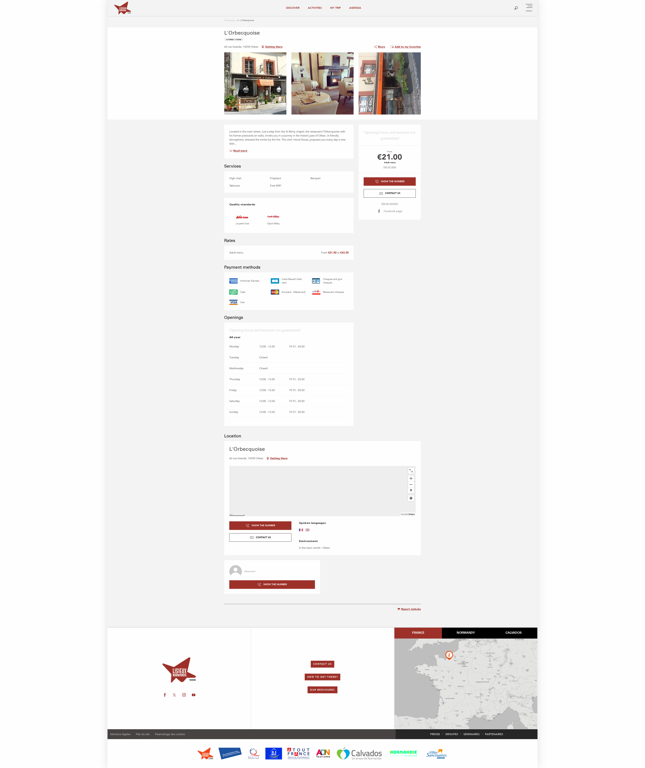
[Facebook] (575, 414)
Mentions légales (120, 734)
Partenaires (494, 734)
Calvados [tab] (513, 633)
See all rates (389, 167)
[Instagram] (595, 414)
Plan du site (143, 734)
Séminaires (471, 734)
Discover (292, 8)
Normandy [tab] (466, 633)
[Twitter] (585, 414)
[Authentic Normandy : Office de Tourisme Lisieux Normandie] (122, 8)
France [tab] (418, 633)
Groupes (451, 734)
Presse (435, 734)
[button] (516, 8)
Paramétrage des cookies (170, 734)
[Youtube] (606, 414)
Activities (315, 8)
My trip (335, 8)
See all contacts (389, 203)
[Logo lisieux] (179, 670)
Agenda (355, 8)
